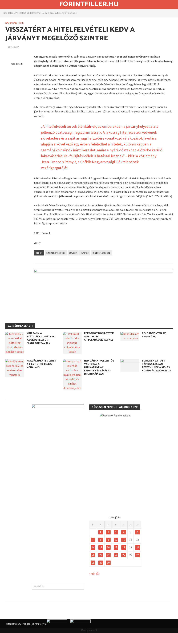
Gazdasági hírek (14, 23)
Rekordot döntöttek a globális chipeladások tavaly (99, 337)
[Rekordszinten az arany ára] (129, 336)
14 (93, 547)
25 (123, 555)
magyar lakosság (101, 252)
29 (100, 562)
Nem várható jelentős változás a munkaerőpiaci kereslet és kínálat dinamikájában (99, 367)
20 (137, 547)
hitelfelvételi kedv (55, 252)
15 (100, 547)
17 (116, 547)
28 (93, 562)
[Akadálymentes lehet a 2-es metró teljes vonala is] (14, 368)
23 (108, 555)
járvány (73, 252)
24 (116, 555)
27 (137, 555)
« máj (92, 573)
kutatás (85, 252)
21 (93, 555)
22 (100, 555)
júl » (98, 573)
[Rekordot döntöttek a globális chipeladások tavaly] (72, 342)
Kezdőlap (8, 12)
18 (123, 547)
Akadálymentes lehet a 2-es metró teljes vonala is (41, 364)
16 (108, 547)
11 (123, 539)
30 (108, 562)
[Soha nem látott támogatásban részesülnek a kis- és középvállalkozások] (129, 365)
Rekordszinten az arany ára (154, 335)
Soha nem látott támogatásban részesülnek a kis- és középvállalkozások (156, 365)
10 (116, 539)
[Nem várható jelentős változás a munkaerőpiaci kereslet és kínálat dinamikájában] (72, 374)
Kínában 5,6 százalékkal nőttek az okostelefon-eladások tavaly (41, 338)
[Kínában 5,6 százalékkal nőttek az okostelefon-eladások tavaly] (14, 342)
